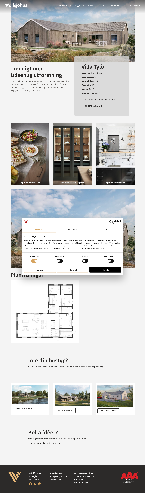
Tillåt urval (72, 270)
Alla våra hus (65, 5)
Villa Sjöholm (65, 410)
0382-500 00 (55, 479)
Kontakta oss (115, 5)
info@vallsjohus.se (58, 476)
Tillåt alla (105, 270)
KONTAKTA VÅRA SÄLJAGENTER (45, 443)
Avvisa (40, 270)
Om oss (102, 5)
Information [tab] (72, 229)
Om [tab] (106, 229)
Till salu (91, 5)
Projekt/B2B (135, 5)
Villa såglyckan (24, 408)
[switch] (60, 261)
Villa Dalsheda (108, 411)
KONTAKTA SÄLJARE (94, 106)
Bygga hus (79, 5)
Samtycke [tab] (38, 229)
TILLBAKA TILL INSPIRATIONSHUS (100, 99)
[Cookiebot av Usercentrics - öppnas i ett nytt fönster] (111, 222)
